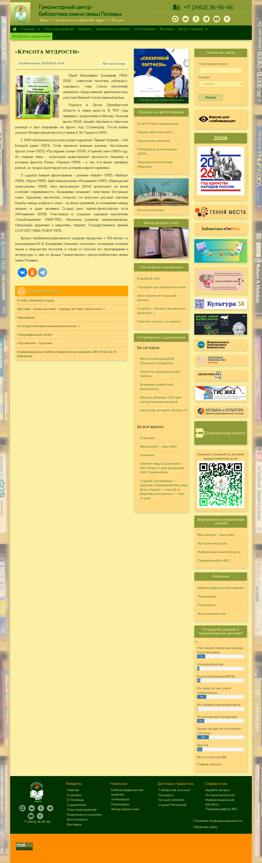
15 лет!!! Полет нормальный (157, 123)
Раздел (204, 77)
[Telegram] (42, 272)
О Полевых (75, 800)
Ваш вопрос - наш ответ (158, 446)
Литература (207, 596)
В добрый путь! (148, 278)
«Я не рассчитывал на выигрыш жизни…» (48, 326)
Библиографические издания (220, 588)
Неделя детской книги (154, 132)
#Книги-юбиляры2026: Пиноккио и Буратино (157, 361)
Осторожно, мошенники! (31, 36)
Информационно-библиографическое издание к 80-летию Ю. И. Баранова (67, 354)
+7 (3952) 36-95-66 (208, 7)
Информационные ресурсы (219, 552)
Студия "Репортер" (172, 805)
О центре (27, 29)
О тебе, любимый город (35, 300)
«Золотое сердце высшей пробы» (160, 374)
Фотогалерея (145, 29)
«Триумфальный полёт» (35, 334)
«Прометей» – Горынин (34, 343)
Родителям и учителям (113, 29)
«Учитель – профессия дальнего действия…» (161, 311)
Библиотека (221, 228)
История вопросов (212, 543)
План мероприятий (59, 29)
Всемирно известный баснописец (156, 387)
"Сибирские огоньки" (174, 790)
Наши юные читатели (153, 141)
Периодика (206, 605)
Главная (14, 29)
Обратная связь (205, 827)
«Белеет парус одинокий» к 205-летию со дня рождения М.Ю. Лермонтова (162, 468)
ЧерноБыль (26, 317)
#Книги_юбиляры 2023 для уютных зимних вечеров (160, 400)
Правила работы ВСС (214, 560)
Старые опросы (209, 764)
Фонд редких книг (212, 613)
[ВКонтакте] (22, 272)
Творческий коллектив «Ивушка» (154, 164)
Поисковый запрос (213, 64)
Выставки (167, 29)
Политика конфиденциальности (217, 821)
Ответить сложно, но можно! (158, 321)
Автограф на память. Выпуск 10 (163, 410)
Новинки (84, 29)
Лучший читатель (171, 800)
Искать (210, 97)
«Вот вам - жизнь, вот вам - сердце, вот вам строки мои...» (61, 309)
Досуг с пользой (189, 29)
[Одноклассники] (32, 272)
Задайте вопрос (217, 790)
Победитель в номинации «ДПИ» (157, 151)
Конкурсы (166, 795)
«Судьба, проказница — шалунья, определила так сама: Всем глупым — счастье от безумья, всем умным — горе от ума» (163, 489)
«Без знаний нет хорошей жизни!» (156, 298)
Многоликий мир (150, 210)
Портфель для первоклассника (161, 100)
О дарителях (76, 805)
